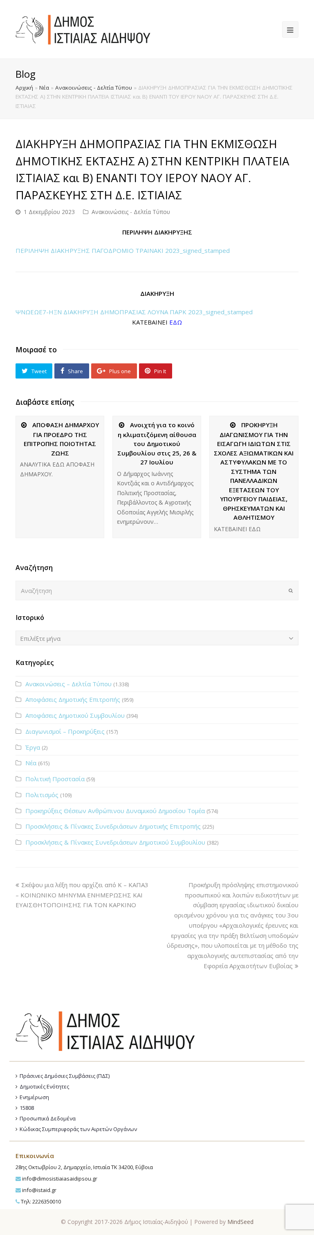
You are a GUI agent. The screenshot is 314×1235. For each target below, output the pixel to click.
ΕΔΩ (175, 322)
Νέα (44, 87)
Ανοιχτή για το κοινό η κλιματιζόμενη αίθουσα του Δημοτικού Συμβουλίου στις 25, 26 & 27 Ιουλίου (156, 443)
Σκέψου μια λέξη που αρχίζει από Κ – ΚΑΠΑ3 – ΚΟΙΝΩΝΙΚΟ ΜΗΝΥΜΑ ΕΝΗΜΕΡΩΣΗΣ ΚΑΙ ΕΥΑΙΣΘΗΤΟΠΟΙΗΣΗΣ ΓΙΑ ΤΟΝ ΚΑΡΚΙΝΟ (82, 895)
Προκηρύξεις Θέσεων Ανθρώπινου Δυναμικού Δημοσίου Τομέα (115, 811)
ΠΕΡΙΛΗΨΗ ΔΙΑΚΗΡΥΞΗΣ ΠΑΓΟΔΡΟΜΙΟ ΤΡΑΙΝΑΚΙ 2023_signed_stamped (123, 250)
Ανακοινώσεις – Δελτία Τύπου (68, 684)
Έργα (32, 747)
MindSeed (240, 1222)
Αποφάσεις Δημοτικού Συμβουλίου (75, 715)
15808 (27, 1107)
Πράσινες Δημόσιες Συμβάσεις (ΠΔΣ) (65, 1075)
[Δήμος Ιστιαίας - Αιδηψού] (83, 29)
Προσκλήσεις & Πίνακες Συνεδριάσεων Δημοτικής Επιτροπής (113, 826)
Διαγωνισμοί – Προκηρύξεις (65, 731)
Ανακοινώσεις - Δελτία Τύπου (93, 87)
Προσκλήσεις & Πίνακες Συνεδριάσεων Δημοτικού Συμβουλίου (115, 842)
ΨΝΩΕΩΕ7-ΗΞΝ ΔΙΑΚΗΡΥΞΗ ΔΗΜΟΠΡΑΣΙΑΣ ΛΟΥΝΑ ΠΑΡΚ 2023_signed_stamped (134, 312)
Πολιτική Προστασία (55, 779)
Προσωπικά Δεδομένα (48, 1118)
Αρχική (24, 87)
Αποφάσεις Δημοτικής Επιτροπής (72, 699)
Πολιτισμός (41, 795)
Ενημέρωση (34, 1097)
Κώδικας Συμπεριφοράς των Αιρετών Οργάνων (78, 1129)
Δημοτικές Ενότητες (44, 1086)
